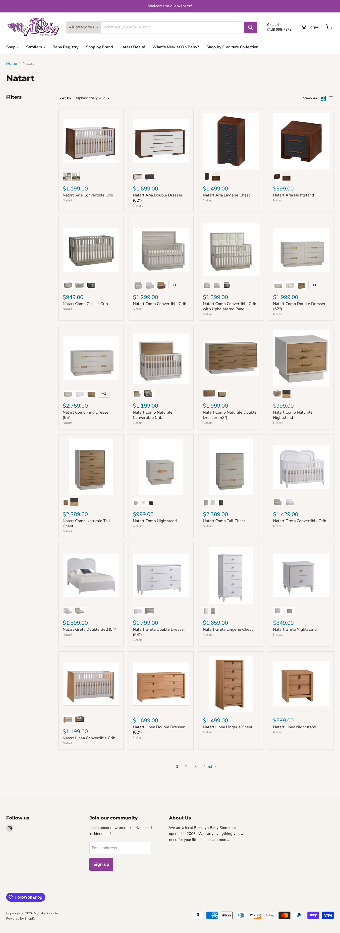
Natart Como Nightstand (155, 521)
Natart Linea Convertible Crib (89, 738)
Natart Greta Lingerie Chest (228, 629)
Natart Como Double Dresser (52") (299, 306)
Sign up (101, 864)
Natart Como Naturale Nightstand (293, 415)
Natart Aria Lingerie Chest (226, 195)
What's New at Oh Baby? (175, 47)
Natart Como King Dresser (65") (86, 415)
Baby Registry (65, 47)
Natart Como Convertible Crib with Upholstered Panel (229, 306)
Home (11, 63)
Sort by (64, 98)
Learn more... (218, 839)
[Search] (250, 27)
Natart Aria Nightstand (293, 195)
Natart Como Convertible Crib (159, 304)
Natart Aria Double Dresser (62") (157, 197)
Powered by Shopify (21, 918)
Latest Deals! (132, 47)
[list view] (330, 98)
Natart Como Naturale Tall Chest (86, 523)
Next (208, 766)
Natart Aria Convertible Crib (88, 195)
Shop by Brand (99, 47)
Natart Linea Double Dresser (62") (159, 729)
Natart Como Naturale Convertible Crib (152, 415)
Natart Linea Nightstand (294, 727)
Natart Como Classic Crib (85, 304)
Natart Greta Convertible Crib (299, 521)
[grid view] (323, 98)
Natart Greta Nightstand (295, 629)
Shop (11, 47)
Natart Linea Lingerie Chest (227, 727)
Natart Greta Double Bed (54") (90, 629)
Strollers (34, 47)
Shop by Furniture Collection (232, 47)
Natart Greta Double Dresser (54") (159, 632)
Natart (67, 200)
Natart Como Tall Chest (224, 521)
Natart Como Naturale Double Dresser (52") (230, 415)
